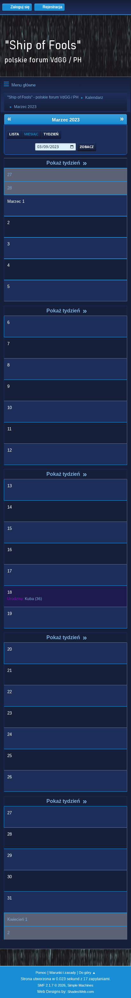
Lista (14, 134)
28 (9, 188)
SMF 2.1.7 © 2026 (52, 985)
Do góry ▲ (87, 972)
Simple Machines (80, 985)
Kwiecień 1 (17, 919)
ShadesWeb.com (80, 992)
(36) (33, 599)
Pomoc (41, 972)
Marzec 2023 (65, 119)
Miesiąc (31, 134)
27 (9, 174)
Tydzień (51, 134)
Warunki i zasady (62, 972)
